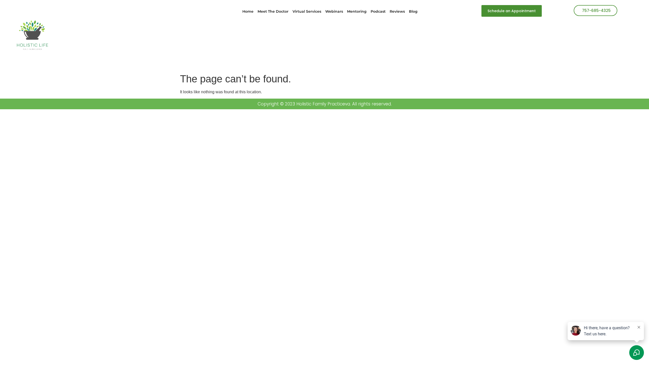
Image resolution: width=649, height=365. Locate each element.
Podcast (378, 11)
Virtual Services (307, 11)
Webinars (334, 11)
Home (248, 11)
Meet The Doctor (273, 11)
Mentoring (357, 11)
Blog (413, 11)
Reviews (397, 11)
